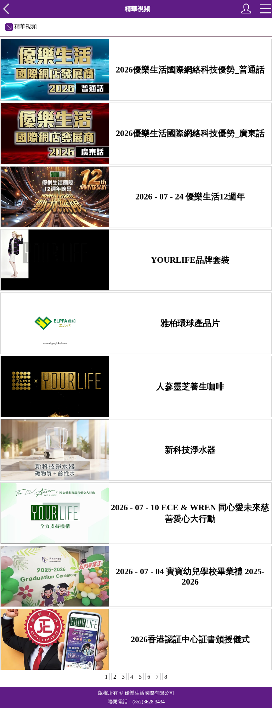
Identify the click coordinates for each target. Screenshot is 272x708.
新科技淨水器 (190, 449)
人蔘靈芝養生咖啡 (190, 386)
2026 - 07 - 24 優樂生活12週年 (190, 196)
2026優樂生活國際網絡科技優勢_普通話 (190, 69)
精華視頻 (25, 26)
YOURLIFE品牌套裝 (190, 260)
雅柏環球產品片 (190, 323)
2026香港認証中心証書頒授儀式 (190, 639)
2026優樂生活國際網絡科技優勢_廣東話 (190, 133)
